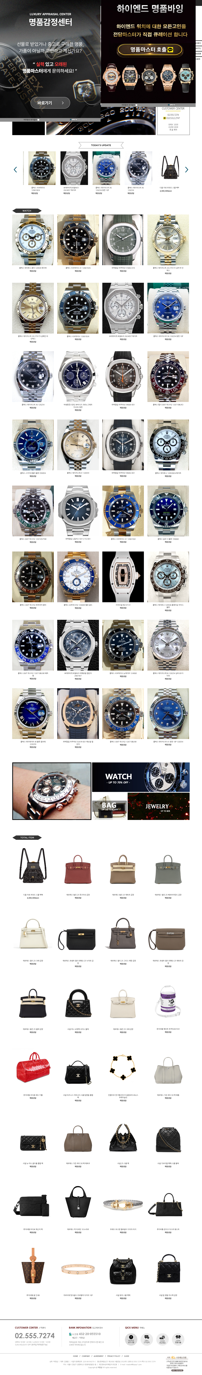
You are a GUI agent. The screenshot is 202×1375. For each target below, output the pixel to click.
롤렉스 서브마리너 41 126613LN (78, 268)
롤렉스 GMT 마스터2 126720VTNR (33, 539)
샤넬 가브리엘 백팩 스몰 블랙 (168, 1163)
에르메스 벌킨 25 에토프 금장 (123, 895)
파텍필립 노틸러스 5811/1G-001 (78, 539)
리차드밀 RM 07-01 (123, 605)
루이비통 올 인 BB (33, 1295)
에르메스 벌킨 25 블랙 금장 (33, 1029)
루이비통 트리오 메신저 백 (33, 1229)
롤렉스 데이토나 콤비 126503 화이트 (33, 268)
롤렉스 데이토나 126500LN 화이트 (168, 473)
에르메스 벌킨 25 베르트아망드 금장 (168, 895)
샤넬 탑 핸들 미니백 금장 (168, 1295)
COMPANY (86, 1356)
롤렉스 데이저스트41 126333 (78, 473)
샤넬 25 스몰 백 (123, 1163)
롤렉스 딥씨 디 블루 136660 (168, 539)
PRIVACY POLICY (113, 1356)
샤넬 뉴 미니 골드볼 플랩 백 (33, 1163)
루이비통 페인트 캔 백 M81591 (168, 1029)
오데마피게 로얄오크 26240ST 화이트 (123, 336)
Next (186, 169)
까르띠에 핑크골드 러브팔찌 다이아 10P (78, 1295)
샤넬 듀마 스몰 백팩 (123, 1295)
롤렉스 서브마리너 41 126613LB (123, 539)
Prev (15, 169)
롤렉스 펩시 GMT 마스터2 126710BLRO (168, 405)
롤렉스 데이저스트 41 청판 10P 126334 (168, 742)
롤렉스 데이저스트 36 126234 (33, 405)
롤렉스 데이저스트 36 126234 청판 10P (168, 336)
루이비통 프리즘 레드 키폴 (33, 1095)
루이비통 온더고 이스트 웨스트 (168, 1229)
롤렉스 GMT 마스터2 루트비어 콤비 (33, 605)
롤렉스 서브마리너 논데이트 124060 (123, 673)
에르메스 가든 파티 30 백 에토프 (78, 1163)
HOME (75, 1356)
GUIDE (126, 1356)
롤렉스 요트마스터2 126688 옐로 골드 (78, 605)
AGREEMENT (99, 1356)
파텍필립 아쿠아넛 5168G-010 (123, 268)
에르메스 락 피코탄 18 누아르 (78, 1229)
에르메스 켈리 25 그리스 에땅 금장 (123, 961)
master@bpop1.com (134, 1364)
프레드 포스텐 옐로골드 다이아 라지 (123, 1229)
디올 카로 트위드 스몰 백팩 (132, 188)
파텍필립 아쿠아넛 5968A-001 (123, 405)
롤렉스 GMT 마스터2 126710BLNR (123, 742)
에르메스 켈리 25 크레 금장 (33, 961)
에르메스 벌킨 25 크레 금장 (123, 1029)
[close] (73, 120)
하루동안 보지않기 (30, 120)
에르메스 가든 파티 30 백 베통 (168, 1095)
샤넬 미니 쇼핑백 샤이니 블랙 (78, 1029)
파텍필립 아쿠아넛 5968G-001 (123, 473)
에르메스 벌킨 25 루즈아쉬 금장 (78, 895)
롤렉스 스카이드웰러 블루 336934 (33, 473)
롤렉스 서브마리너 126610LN (78, 336)
